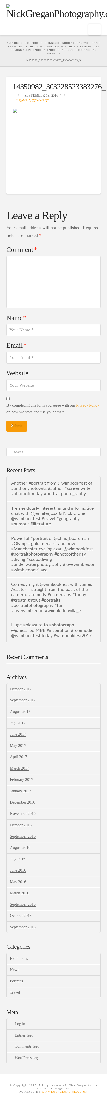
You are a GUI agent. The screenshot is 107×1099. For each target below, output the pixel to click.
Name (16, 318)
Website (17, 373)
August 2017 (20, 711)
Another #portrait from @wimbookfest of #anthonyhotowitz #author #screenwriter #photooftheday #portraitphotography (51, 488)
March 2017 (19, 768)
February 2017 (21, 779)
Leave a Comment (32, 101)
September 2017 (23, 700)
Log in (20, 1024)
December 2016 (22, 802)
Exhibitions (19, 958)
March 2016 (19, 893)
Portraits (16, 981)
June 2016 (18, 870)
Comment (21, 249)
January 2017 (20, 791)
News (14, 970)
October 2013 (21, 915)
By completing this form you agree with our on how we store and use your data (52, 408)
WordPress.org (26, 1058)
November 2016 (23, 813)
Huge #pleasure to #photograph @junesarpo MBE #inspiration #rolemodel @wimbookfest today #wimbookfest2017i (52, 630)
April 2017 (18, 757)
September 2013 (23, 927)
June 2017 (18, 734)
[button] (94, 29)
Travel (15, 992)
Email (16, 345)
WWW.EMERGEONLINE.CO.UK (65, 1091)
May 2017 (18, 745)
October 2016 (21, 825)
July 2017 (17, 723)
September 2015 (23, 904)
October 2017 (21, 689)
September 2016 (23, 836)
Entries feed (24, 1035)
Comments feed (27, 1046)
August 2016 (20, 847)
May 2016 (18, 882)
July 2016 (17, 859)
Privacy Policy (87, 405)
